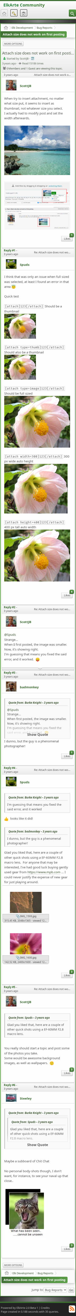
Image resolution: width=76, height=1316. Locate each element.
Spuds (24, 264)
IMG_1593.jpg (27, 916)
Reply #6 (9, 1085)
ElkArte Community (24, 5)
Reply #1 (9, 250)
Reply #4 (9, 768)
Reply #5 (9, 987)
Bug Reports (44, 28)
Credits (45, 1308)
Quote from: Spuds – (29, 1018)
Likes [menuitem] (68, 238)
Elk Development (22, 28)
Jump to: (37, 1290)
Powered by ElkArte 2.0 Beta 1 (19, 1308)
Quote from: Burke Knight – (33, 703)
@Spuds (10, 634)
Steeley (26, 1098)
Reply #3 (9, 673)
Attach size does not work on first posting (34, 34)
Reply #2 (9, 607)
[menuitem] (72, 13)
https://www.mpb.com (43, 872)
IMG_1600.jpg (27, 957)
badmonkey (29, 687)
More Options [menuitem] (13, 43)
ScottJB (25, 86)
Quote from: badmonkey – (32, 831)
